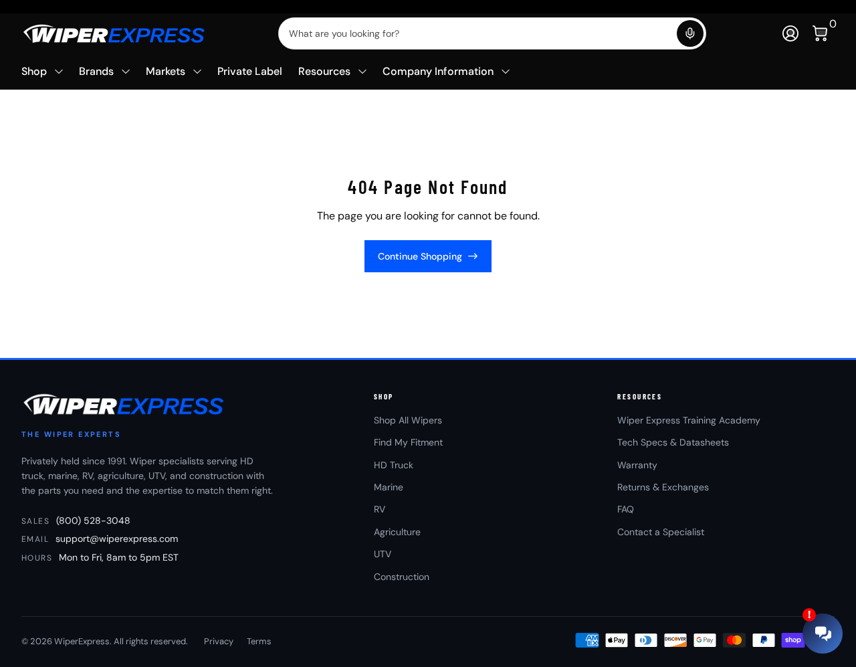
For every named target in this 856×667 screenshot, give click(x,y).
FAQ (625, 509)
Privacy (218, 641)
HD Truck (393, 465)
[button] (690, 33)
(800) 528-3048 (93, 520)
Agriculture (397, 532)
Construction (401, 577)
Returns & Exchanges (663, 487)
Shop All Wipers (408, 420)
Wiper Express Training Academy (688, 420)
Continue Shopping (420, 256)
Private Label (249, 71)
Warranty (637, 465)
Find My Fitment (408, 442)
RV (379, 509)
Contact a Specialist (660, 532)
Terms (259, 641)
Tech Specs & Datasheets (673, 442)
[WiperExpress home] (124, 404)
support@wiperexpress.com (117, 539)
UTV (382, 554)
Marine (388, 487)
